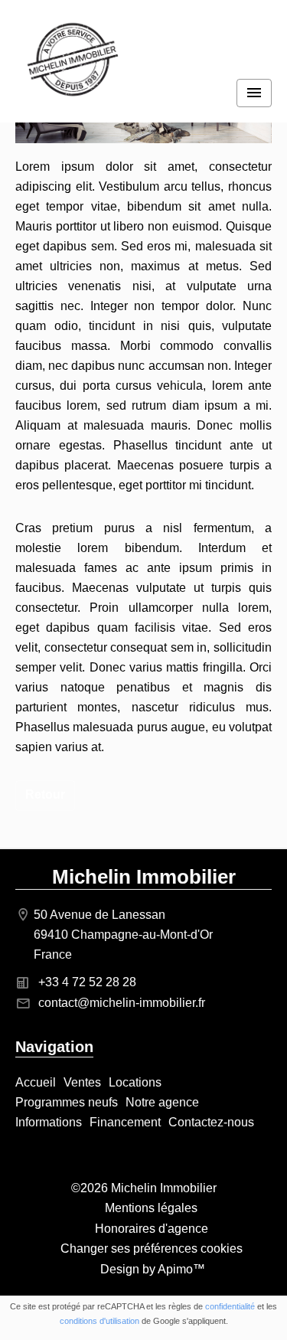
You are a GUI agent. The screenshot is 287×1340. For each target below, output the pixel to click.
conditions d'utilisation (99, 1320)
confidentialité (230, 1306)
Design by (151, 1269)
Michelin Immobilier (144, 876)
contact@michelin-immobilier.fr (121, 1002)
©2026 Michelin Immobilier (144, 1188)
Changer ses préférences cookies (151, 1248)
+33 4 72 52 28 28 (87, 982)
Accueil (72, 61)
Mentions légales (151, 1207)
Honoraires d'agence (151, 1228)
